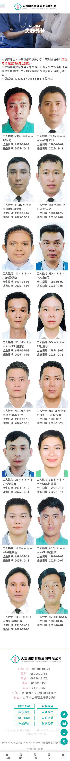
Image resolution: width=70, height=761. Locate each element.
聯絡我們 (48, 723)
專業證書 (24, 723)
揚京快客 (17, 742)
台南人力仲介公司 (36, 734)
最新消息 (24, 712)
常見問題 (24, 718)
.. (34, 745)
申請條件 (48, 712)
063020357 (39, 683)
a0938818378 (41, 669)
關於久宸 (24, 706)
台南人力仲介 (24, 730)
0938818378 (38, 678)
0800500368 (38, 673)
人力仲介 (10, 730)
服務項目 (48, 706)
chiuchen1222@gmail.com (39, 692)
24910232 (39, 688)
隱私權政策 (47, 742)
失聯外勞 (48, 718)
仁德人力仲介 (41, 730)
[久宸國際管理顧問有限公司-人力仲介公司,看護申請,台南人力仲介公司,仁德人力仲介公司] (35, 7)
